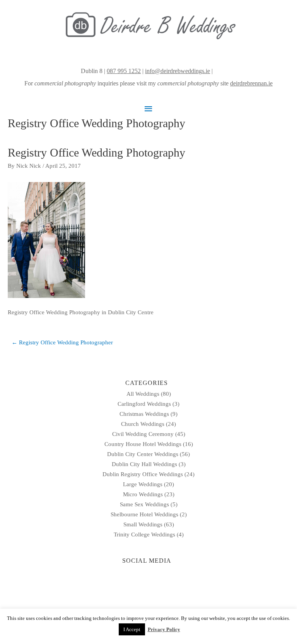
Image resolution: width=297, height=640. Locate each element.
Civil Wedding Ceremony (143, 434)
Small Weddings (142, 524)
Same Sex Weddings (144, 504)
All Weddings (142, 394)
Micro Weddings (143, 494)
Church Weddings (142, 424)
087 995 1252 (124, 71)
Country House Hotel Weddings (142, 444)
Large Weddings (142, 484)
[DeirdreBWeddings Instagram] (215, 71)
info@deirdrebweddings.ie (177, 71)
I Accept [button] (131, 629)
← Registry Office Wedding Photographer (62, 342)
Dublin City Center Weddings (142, 454)
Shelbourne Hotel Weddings (144, 514)
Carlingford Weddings (144, 404)
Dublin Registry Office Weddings (142, 474)
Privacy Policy (164, 629)
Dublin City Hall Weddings (144, 464)
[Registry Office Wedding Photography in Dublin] (46, 240)
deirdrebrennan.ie (251, 83)
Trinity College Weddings (144, 534)
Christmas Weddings (144, 414)
